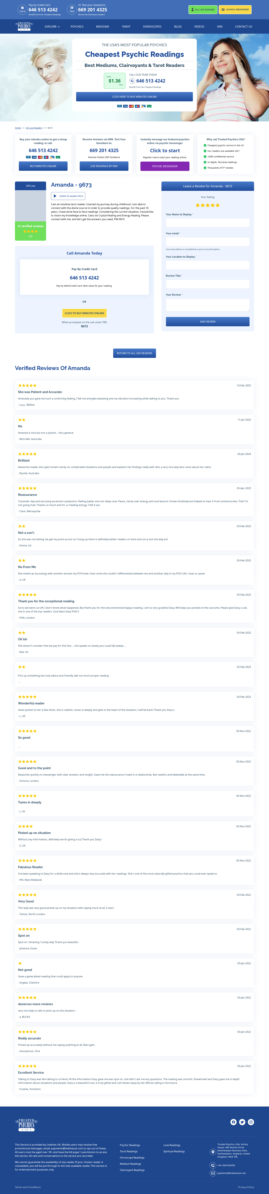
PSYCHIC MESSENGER (165, 166)
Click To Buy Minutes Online (84, 313)
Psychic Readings (130, 1145)
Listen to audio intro (71, 196)
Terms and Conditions (28, 1187)
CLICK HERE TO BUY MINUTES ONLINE (134, 96)
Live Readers (205, 9)
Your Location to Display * (181, 256)
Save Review (207, 321)
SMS (220, 26)
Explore (51, 26)
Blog (178, 26)
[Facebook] (233, 1125)
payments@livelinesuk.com (231, 1173)
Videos (199, 26)
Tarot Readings (129, 1151)
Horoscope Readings (132, 1157)
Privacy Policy (246, 1187)
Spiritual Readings (174, 1151)
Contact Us (243, 26)
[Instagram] (251, 1125)
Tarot (126, 26)
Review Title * (174, 275)
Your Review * (174, 294)
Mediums (102, 26)
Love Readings (171, 1145)
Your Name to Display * (179, 214)
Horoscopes (152, 26)
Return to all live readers (134, 353)
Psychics (77, 26)
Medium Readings (130, 1164)
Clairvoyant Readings (132, 1170)
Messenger (237, 9)
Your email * (193, 241)
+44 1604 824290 (226, 1165)
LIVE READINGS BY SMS (104, 166)
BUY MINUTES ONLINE (43, 166)
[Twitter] (242, 1125)
